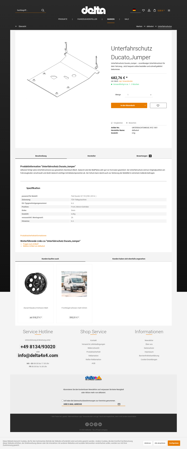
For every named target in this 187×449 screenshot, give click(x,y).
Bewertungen (144, 156)
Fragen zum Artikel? (31, 244)
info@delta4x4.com (38, 355)
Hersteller (92, 156)
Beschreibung (41, 156)
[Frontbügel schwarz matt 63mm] (74, 284)
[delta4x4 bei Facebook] (87, 425)
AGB (93, 363)
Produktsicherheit (93, 352)
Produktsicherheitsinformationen (33, 236)
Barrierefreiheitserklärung (149, 356)
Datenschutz (149, 348)
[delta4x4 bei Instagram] (96, 425)
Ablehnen (147, 443)
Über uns (149, 344)
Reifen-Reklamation (93, 359)
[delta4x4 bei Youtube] (91, 425)
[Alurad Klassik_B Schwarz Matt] (36, 284)
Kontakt (93, 340)
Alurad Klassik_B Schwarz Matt (36, 308)
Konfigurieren (174, 443)
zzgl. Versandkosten (126, 81)
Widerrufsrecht (93, 348)
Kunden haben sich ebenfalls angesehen (128, 259)
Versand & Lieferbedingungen (93, 344)
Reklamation (93, 356)
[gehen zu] (168, 10)
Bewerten (132, 123)
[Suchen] (43, 10)
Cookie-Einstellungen (149, 359)
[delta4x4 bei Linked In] (100, 425)
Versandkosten (88, 416)
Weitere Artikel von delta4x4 (34, 246)
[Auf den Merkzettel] (158, 105)
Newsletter (149, 340)
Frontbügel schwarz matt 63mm (74, 308)
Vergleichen (118, 123)
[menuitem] (30, 10)
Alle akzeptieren (160, 443)
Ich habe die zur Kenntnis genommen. (90, 401)
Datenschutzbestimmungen (84, 401)
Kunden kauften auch (50, 259)
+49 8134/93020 (38, 347)
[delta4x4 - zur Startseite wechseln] (93, 10)
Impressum (149, 352)
